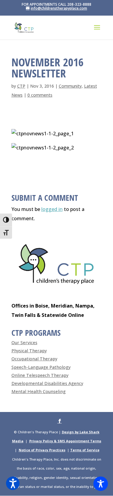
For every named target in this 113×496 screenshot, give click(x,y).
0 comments (39, 95)
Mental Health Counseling (38, 391)
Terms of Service (84, 450)
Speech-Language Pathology (41, 367)
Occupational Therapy (34, 359)
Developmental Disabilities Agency (47, 383)
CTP (21, 86)
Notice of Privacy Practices (42, 450)
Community (70, 86)
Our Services (24, 342)
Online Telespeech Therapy (39, 375)
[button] (13, 483)
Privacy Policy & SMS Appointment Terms (65, 441)
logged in (52, 209)
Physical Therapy (29, 350)
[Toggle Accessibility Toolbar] (100, 483)
